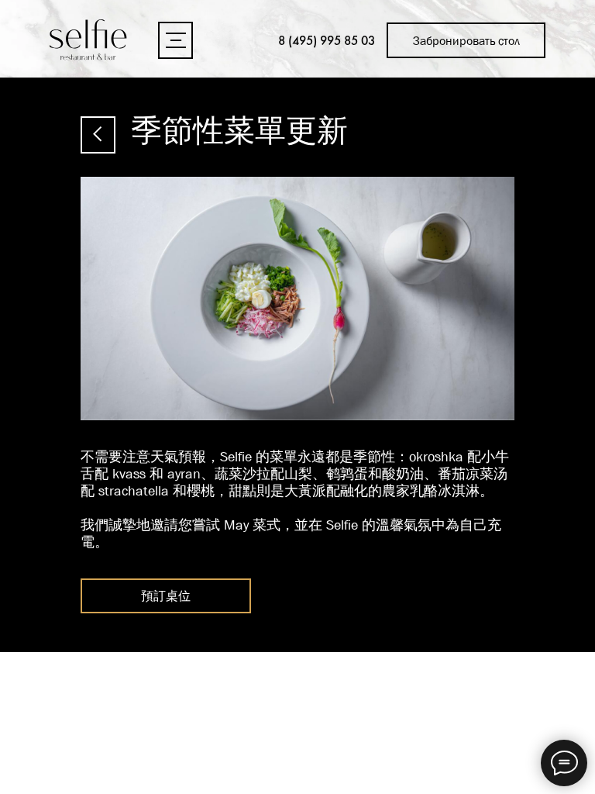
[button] (175, 40)
